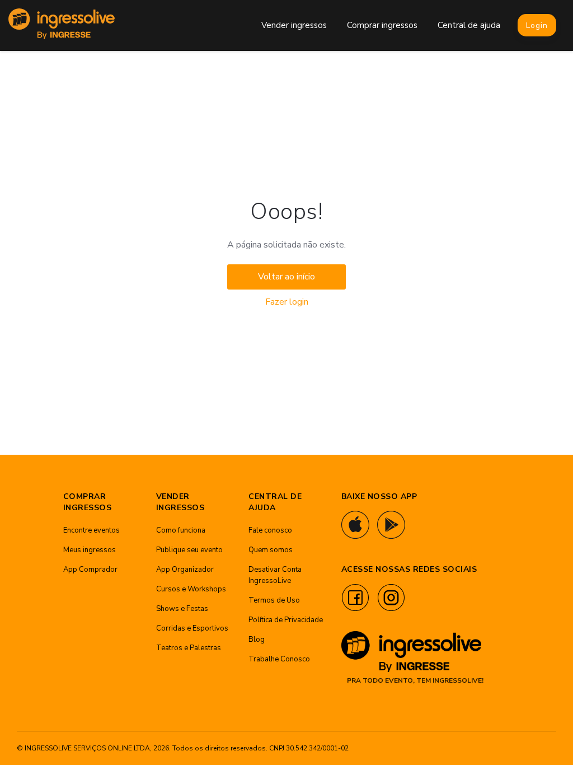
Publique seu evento (189, 550)
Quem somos (270, 550)
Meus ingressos (89, 550)
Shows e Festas (182, 609)
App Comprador (90, 570)
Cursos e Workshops (191, 589)
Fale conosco (270, 530)
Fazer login (286, 302)
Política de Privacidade (285, 620)
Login (537, 25)
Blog (256, 640)
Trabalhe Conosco (279, 659)
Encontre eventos (91, 530)
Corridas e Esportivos (192, 628)
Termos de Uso (274, 600)
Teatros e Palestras (188, 648)
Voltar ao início (286, 276)
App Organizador (185, 570)
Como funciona (180, 530)
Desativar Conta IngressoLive (275, 575)
